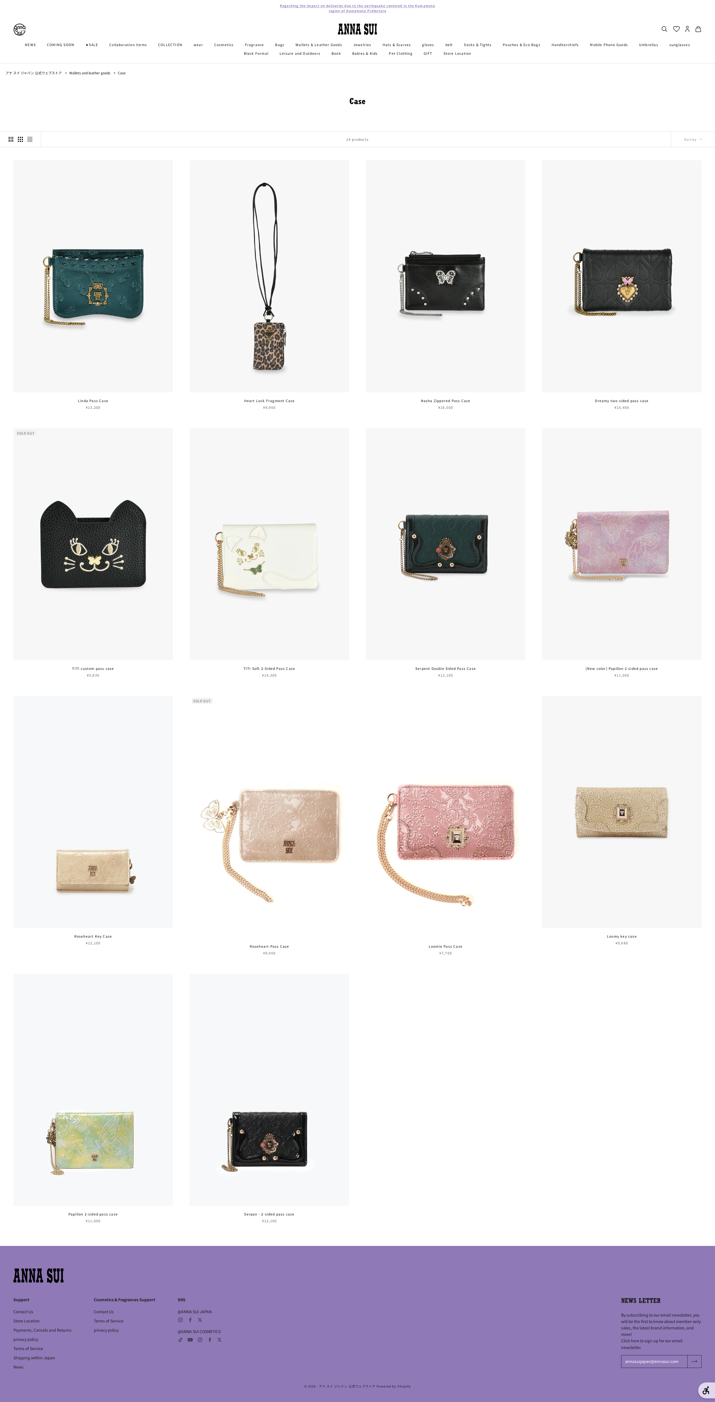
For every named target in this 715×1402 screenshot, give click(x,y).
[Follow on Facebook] (190, 1320)
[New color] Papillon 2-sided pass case (622, 668)
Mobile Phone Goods (609, 44)
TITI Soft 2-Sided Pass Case (269, 668)
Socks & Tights (478, 44)
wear (198, 44)
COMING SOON (60, 44)
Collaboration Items (128, 44)
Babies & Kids (365, 53)
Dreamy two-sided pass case (622, 400)
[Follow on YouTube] (190, 1340)
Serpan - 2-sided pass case (269, 1214)
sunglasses (679, 44)
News (18, 1367)
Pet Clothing (400, 53)
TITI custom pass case (93, 668)
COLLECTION (170, 44)
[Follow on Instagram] (180, 1320)
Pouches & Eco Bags (521, 44)
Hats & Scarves (397, 44)
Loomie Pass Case (446, 946)
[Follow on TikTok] (180, 1340)
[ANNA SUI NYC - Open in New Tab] (19, 29)
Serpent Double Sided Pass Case (445, 668)
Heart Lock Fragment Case (269, 400)
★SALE (91, 44)
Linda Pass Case (93, 400)
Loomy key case (622, 936)
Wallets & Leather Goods (318, 44)
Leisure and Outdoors (300, 53)
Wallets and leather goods (89, 72)
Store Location (457, 53)
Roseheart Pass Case (269, 946)
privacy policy (25, 1339)
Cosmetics (224, 44)
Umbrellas (648, 44)
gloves (428, 44)
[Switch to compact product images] (29, 139)
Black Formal (256, 53)
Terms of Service (28, 1348)
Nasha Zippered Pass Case (446, 400)
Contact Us (23, 1311)
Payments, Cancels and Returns (42, 1330)
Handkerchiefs (565, 44)
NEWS (30, 44)
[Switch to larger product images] (10, 139)
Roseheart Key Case (93, 936)
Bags (279, 44)
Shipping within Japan (34, 1357)
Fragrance (254, 44)
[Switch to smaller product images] (20, 139)
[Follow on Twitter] (200, 1320)
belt (449, 44)
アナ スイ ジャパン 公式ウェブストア (34, 72)
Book (336, 53)
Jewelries (362, 44)
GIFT (428, 53)
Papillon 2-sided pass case (93, 1214)
